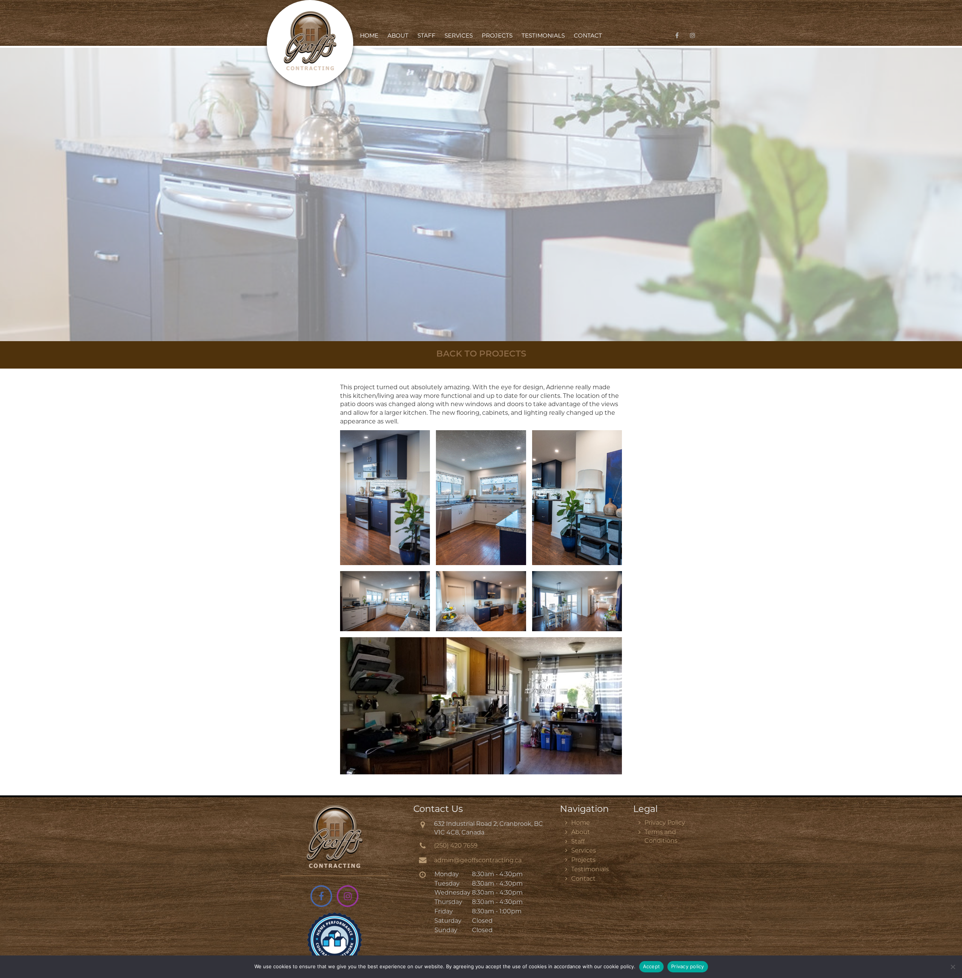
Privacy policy (687, 966)
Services (459, 36)
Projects (497, 36)
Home (369, 36)
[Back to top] (950, 949)
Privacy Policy (664, 823)
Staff (426, 36)
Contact (588, 36)
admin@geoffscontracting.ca (478, 861)
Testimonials (543, 36)
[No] (952, 966)
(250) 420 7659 (456, 846)
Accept (651, 966)
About (397, 36)
